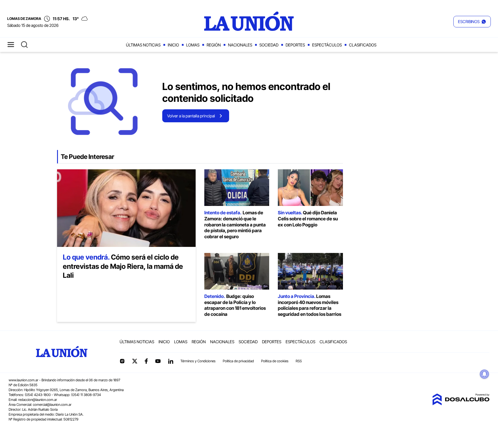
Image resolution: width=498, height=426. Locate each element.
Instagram (122, 361)
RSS (299, 361)
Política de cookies (274, 361)
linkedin (170, 361)
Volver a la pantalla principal (191, 115)
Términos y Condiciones (198, 361)
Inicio (173, 44)
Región (214, 44)
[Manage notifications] (484, 374)
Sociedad (268, 44)
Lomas (192, 44)
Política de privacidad (238, 361)
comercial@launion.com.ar (52, 404)
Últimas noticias (143, 44)
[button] (472, 21)
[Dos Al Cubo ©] (460, 403)
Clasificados (362, 44)
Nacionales (240, 44)
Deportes (295, 44)
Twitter (135, 361)
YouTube (158, 361)
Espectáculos (327, 44)
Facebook (146, 361)
